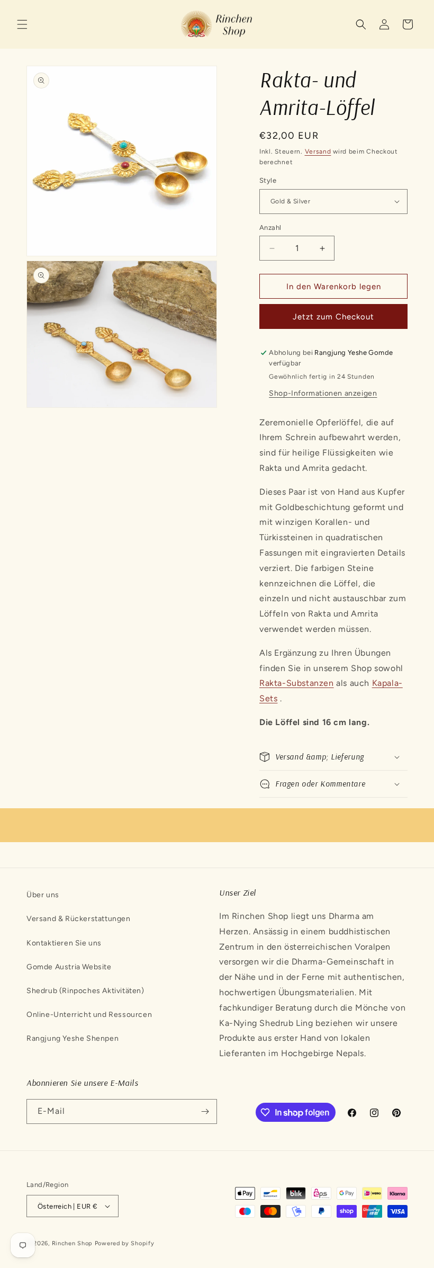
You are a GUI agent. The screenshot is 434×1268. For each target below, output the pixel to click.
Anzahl (270, 227)
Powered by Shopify (125, 1243)
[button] (22, 24)
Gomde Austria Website (69, 966)
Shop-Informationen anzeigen (323, 393)
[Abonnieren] (204, 1111)
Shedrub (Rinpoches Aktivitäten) (85, 990)
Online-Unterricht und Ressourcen (89, 1014)
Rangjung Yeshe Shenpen (72, 1038)
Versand (318, 151)
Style (267, 180)
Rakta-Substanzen (296, 683)
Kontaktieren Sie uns (64, 943)
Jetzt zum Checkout (333, 317)
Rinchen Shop (72, 1243)
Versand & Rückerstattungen (78, 918)
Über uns (42, 894)
